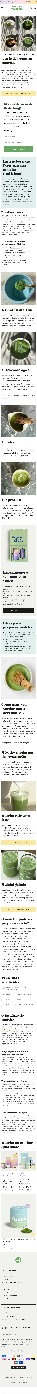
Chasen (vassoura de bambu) (14, 253)
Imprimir (30, 1380)
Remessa (22, 1380)
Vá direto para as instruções (18, 93)
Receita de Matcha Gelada (18, 909)
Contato (4, 1292)
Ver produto (15, 1167)
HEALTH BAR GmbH (20, 1375)
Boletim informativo (9, 1296)
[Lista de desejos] (31, 8)
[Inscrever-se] (33, 1335)
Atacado (4, 1313)
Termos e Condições (12, 1380)
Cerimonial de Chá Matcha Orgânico (8, 1181)
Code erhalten (18, 149)
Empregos (5, 1289)
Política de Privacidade (25, 1377)
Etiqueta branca (7, 1316)
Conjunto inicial (18, 610)
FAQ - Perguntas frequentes (11, 1282)
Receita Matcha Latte (18, 842)
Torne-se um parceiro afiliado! (13, 1319)
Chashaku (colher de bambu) (14, 255)
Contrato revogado (18, 1367)
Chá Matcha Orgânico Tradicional (24, 1181)
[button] (27, 8)
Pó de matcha (15, 247)
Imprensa (5, 1286)
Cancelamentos (22, 1382)
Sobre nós (5, 1279)
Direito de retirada (10, 1377)
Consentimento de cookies (11, 1299)
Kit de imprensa (7, 1276)
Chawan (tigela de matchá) (13, 250)
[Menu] (2, 8)
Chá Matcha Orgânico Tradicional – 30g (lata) (18, 1240)
